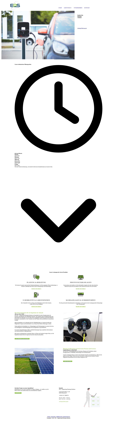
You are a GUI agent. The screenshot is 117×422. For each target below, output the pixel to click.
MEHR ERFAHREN (36, 288)
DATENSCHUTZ (66, 416)
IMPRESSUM (59, 416)
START (60, 7)
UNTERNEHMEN (78, 7)
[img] (15, 5)
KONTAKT (87, 7)
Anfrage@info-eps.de (82, 28)
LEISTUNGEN (67, 7)
